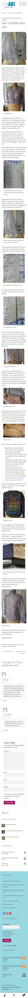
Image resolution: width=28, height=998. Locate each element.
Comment (7, 751)
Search (14, 995)
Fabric (12, 644)
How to (22, 644)
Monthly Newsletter (9, 934)
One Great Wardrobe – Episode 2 (20, 652)
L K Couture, (20, 134)
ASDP (3, 126)
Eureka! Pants (17, 478)
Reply (3, 701)
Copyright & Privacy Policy (8, 987)
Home (5, 13)
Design (9, 13)
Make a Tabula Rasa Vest (8, 904)
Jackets (9, 646)
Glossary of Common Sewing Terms (11, 901)
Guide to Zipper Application (9, 908)
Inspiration (4, 646)
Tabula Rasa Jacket (7, 74)
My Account (4, 995)
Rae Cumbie (18, 18)
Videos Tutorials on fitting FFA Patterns (12, 881)
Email (5, 779)
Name (6, 772)
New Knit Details (7, 651)
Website (6, 787)
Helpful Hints (17, 644)
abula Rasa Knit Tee (14, 480)
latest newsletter (11, 945)
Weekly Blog (7, 936)
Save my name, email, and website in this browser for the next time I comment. (14, 796)
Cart (22, 994)
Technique (13, 646)
